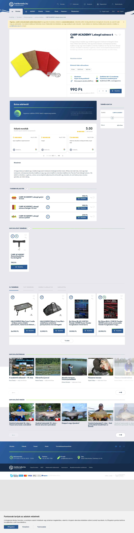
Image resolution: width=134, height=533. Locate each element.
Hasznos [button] (64, 11)
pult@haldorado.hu (16, 26)
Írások (35, 446)
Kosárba (117, 91)
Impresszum (64, 467)
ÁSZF (42, 467)
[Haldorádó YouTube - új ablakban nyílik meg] (116, 447)
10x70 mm (80, 69)
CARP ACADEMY (117, 112)
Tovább (67, 340)
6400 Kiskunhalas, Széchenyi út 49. (91, 458)
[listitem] (21, 370)
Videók (40, 11)
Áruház (12, 446)
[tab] (13, 288)
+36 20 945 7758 (47, 458)
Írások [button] (48, 11)
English (122, 11)
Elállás (91, 467)
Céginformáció (34, 467)
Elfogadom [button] (11, 527)
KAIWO (32, 11)
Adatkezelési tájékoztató (52, 467)
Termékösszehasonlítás (63, 446)
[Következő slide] (121, 392)
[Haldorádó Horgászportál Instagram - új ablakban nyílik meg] (124, 447)
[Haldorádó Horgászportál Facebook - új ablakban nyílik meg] (120, 447)
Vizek (56, 11)
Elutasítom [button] (25, 527)
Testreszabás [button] (41, 527)
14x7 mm (88, 69)
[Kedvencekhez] (120, 35)
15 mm (73, 69)
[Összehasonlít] (116, 35)
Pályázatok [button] (75, 11)
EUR (113, 11)
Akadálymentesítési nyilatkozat (78, 467)
